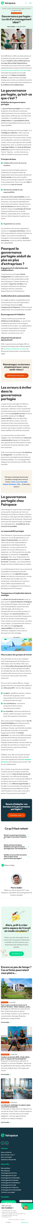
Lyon (18, 482)
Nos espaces (5, 1171)
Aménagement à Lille (8, 1185)
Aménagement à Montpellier (11, 1190)
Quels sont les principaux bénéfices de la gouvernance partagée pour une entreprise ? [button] (15, 846)
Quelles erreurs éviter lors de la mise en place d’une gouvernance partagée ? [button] (15, 856)
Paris (13, 482)
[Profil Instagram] (2, 1143)
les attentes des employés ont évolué (14, 70)
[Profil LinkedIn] (7, 1143)
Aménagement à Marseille (10, 1178)
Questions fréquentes (8, 1159)
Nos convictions (6, 1157)
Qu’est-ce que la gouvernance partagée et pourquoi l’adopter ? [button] (15, 837)
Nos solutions (5, 1168)
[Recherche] (25, 3)
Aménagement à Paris (9, 1173)
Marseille (24, 482)
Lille (18, 484)
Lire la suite (5, 1022)
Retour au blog (9, 865)
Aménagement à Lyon (9, 1175)
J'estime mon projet (8, 1192)
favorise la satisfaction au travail (15, 349)
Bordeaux (12, 484)
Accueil (4, 8)
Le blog (9, 8)
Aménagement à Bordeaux (10, 1183)
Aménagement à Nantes (9, 1180)
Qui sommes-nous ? (8, 1155)
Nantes (5, 484)
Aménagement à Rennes (10, 1187)
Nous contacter (6, 1152)
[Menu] (30, 3)
